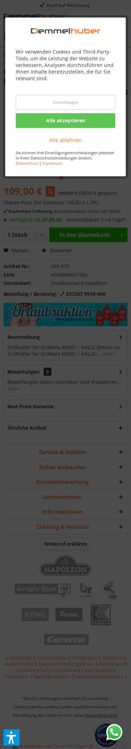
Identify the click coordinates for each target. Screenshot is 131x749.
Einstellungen (65, 102)
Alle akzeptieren (65, 120)
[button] (11, 737)
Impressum (52, 163)
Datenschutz (27, 163)
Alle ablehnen (65, 140)
